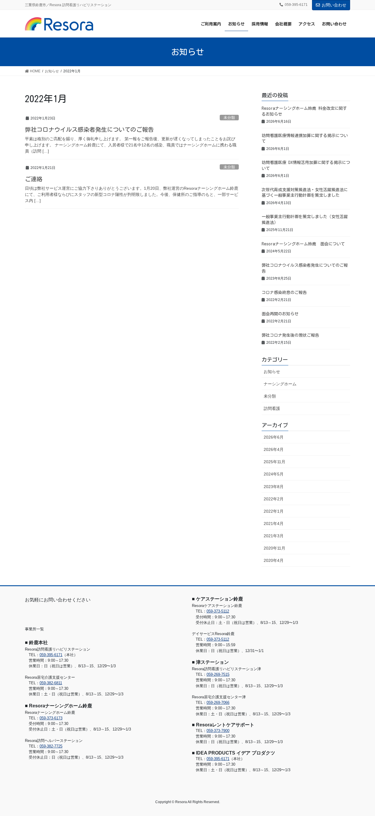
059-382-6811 (51, 683)
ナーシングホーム (280, 384)
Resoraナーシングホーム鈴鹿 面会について (303, 244)
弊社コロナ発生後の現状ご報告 (290, 335)
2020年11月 (274, 548)
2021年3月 (274, 535)
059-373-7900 (218, 730)
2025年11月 (274, 461)
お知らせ (272, 371)
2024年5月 (274, 474)
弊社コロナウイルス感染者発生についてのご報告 (89, 129)
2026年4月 (274, 449)
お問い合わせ (334, 5)
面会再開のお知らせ (280, 314)
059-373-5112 (218, 611)
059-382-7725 (51, 746)
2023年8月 (274, 486)
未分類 (229, 117)
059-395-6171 (51, 655)
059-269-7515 (218, 674)
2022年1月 (274, 511)
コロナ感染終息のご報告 (284, 292)
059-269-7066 (218, 702)
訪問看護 (272, 408)
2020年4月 (274, 560)
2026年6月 (274, 437)
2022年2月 (274, 499)
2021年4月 (274, 523)
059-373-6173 (51, 718)
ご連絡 (33, 179)
